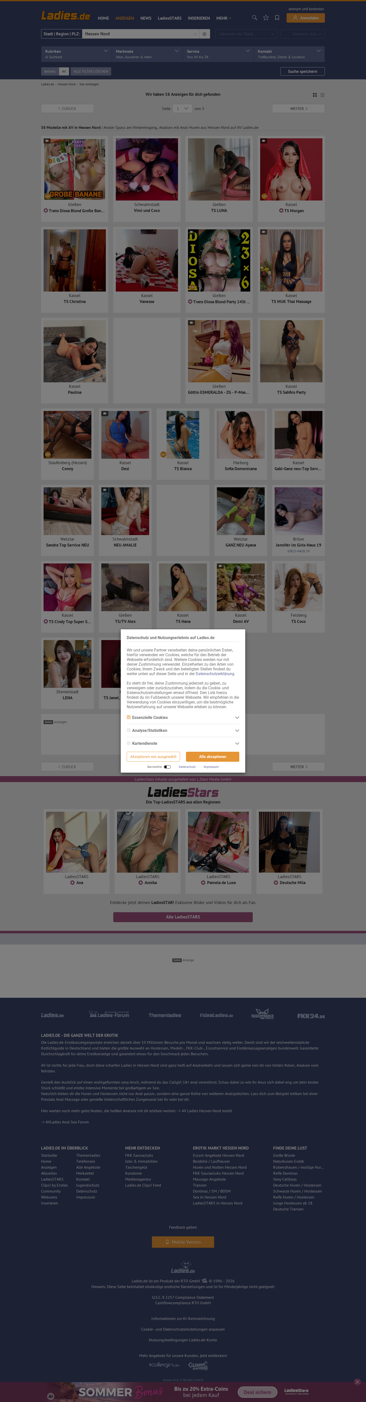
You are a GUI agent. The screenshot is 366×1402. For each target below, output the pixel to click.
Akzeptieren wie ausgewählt (153, 756)
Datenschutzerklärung (215, 673)
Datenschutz (187, 767)
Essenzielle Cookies (150, 717)
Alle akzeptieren (212, 756)
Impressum (211, 767)
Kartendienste (144, 743)
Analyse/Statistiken (149, 730)
